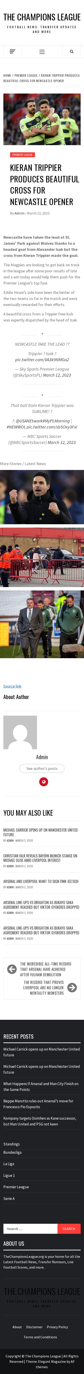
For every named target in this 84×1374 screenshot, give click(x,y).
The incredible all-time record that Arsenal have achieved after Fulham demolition (45, 969)
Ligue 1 (9, 1175)
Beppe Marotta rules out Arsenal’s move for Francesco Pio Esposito (38, 1104)
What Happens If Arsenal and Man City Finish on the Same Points (40, 1086)
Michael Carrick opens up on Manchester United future (40, 832)
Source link (12, 686)
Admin (20, 213)
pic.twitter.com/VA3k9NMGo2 (42, 360)
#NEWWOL (16, 427)
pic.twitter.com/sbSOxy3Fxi (52, 427)
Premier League (22, 155)
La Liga (8, 1163)
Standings (11, 1144)
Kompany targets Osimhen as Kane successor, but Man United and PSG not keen (39, 1121)
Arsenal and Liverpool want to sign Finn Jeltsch (40, 881)
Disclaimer (34, 1327)
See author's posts (42, 768)
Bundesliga (12, 1152)
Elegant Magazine (52, 1361)
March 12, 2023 (57, 375)
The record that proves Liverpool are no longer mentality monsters (43, 988)
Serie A (9, 1198)
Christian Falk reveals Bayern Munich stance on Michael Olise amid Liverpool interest (40, 858)
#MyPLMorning (56, 421)
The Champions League (42, 16)
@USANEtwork (29, 421)
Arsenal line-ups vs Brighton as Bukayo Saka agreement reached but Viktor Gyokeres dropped (41, 905)
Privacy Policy (57, 1327)
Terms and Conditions (40, 1337)
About (17, 1327)
